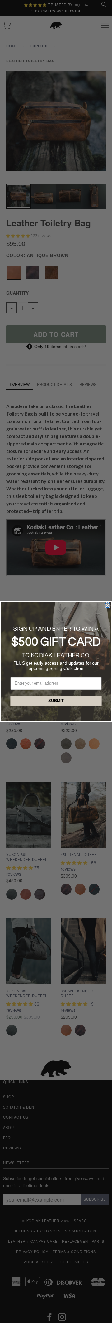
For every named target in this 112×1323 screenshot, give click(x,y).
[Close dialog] (107, 605)
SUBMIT (56, 701)
